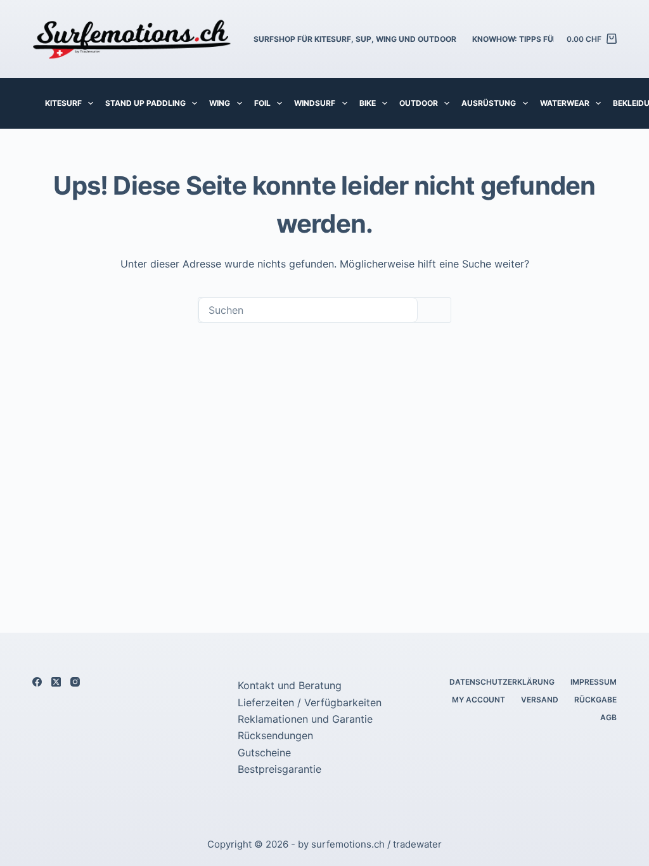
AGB (608, 717)
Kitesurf (63, 103)
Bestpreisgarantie (279, 769)
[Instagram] (75, 682)
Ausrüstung (488, 103)
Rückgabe (595, 699)
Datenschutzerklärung (502, 682)
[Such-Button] (434, 310)
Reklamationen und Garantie (305, 719)
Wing (219, 103)
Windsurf (314, 103)
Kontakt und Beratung (290, 685)
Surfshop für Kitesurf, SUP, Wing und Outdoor (355, 39)
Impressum (593, 682)
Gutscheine (264, 752)
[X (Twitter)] (56, 682)
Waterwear (564, 103)
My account (478, 699)
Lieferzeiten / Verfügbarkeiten (310, 702)
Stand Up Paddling (145, 103)
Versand (539, 699)
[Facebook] (37, 682)
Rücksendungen (275, 735)
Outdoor (418, 103)
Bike (367, 103)
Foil (262, 103)
